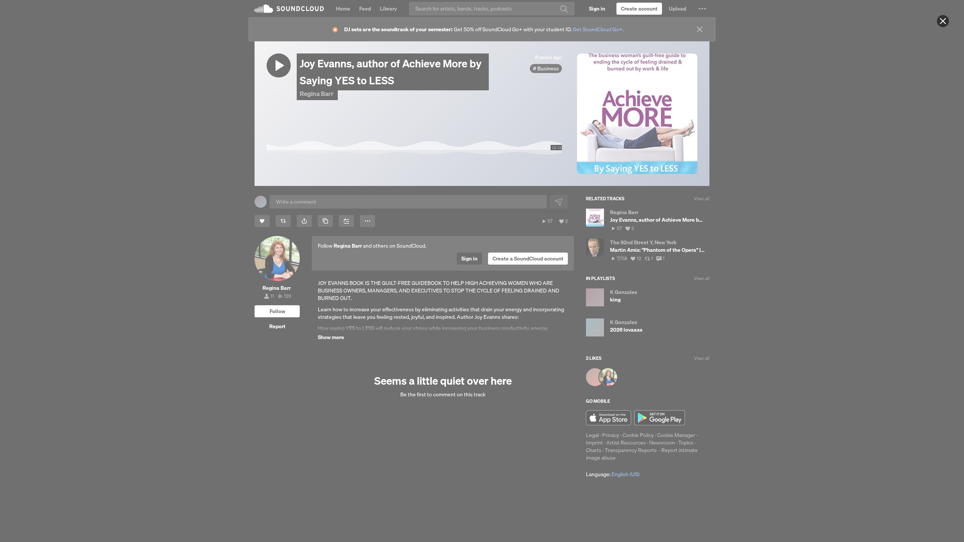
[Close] (943, 21)
